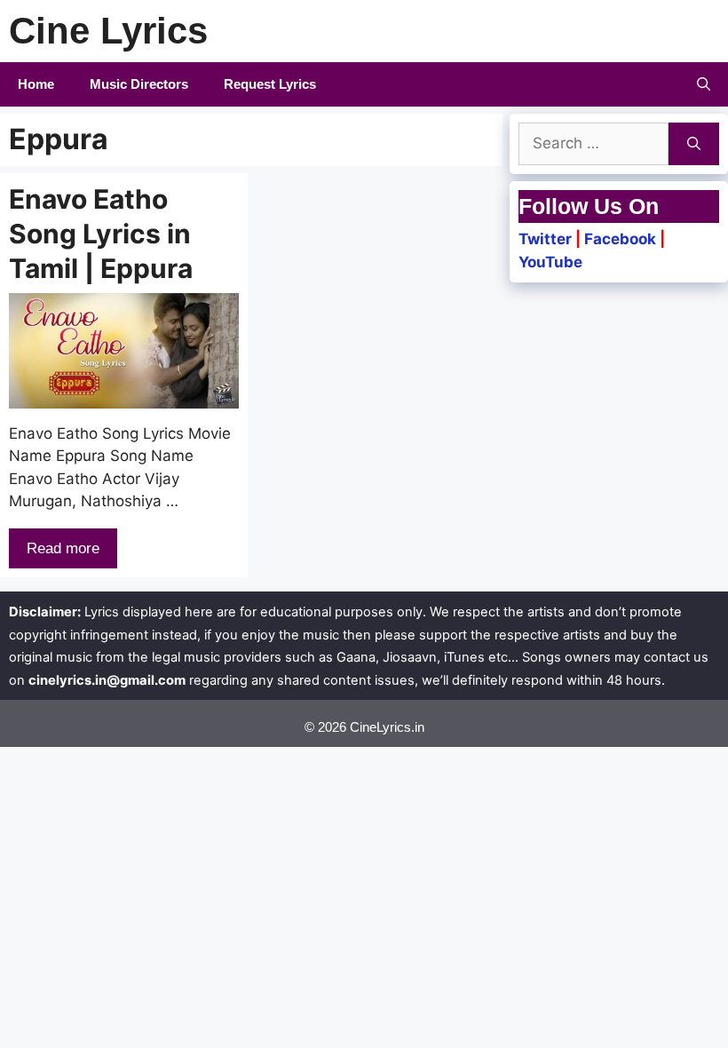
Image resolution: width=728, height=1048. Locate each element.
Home (36, 83)
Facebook (620, 239)
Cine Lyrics (108, 31)
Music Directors (139, 83)
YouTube (550, 262)
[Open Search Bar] (703, 84)
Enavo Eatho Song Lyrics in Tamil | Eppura (101, 233)
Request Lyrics (270, 83)
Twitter (545, 239)
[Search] (694, 144)
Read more (63, 548)
